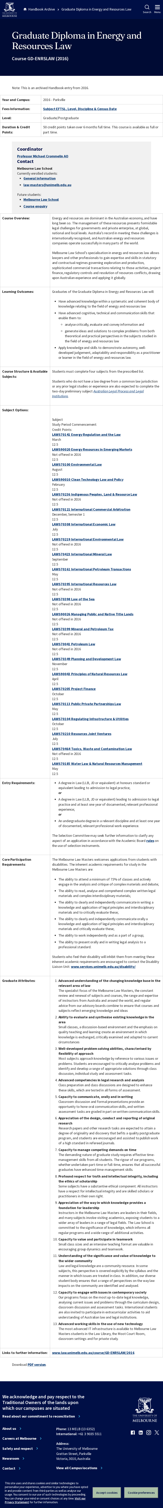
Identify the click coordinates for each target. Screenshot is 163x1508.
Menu (157, 12)
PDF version (37, 1364)
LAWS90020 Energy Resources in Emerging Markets (92, 449)
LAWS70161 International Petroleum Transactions (91, 569)
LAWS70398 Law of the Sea (73, 599)
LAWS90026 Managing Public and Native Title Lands (93, 614)
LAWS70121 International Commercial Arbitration (91, 509)
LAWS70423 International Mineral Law (82, 554)
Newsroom (10, 1458)
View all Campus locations (76, 1468)
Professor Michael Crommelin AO (42, 156)
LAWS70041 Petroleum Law (73, 644)
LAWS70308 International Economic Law (83, 524)
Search (147, 12)
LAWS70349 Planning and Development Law (86, 659)
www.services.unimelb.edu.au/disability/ (103, 966)
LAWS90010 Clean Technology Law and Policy (87, 479)
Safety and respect (17, 1448)
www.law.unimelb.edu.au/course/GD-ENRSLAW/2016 (93, 1352)
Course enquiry (35, 206)
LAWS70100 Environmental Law (77, 464)
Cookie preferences (141, 1493)
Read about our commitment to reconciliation (38, 1416)
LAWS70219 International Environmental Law (88, 539)
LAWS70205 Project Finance (74, 688)
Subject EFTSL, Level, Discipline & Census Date (80, 109)
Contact (8, 1468)
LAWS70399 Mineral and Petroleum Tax (83, 629)
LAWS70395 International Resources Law (84, 584)
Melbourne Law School (41, 199)
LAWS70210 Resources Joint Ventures (81, 733)
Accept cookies (106, 1493)
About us (9, 1428)
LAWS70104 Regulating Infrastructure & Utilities (90, 719)
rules (150, 840)
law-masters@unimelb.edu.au (47, 185)
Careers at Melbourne (19, 1438)
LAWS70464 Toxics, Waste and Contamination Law (92, 748)
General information (39, 178)
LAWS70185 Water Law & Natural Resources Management (97, 763)
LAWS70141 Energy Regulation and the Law (86, 434)
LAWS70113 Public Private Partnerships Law (86, 704)
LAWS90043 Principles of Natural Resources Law (89, 674)
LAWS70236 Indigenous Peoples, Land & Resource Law (94, 494)
